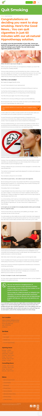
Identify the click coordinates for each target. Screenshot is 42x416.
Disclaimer (6, 385)
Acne (5, 334)
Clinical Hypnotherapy (9, 342)
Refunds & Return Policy (10, 394)
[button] (38, 2)
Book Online (29, 2)
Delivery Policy (7, 396)
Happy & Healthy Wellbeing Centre (10, 320)
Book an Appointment (9, 379)
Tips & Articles (7, 382)
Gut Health (6, 337)
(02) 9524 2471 (34, 2)
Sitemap (19, 403)
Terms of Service (8, 391)
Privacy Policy (7, 388)
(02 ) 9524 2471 (9, 323)
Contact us (4, 326)
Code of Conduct (8, 399)
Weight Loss (7, 339)
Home (2, 16)
